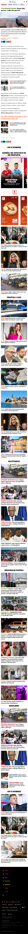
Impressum (4, 904)
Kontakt (3, 910)
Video (6, 892)
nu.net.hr (20, 925)
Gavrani (3, 137)
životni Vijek (12, 137)
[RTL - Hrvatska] (4, 914)
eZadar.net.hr (15, 925)
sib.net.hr (12, 922)
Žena (6, 888)
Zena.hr (6, 918)
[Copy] (10, 42)
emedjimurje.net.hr (5, 922)
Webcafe (7, 885)
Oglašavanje (10, 904)
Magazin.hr (15, 38)
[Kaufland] (14, 192)
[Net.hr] (10, 914)
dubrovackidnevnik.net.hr (7, 925)
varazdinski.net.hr (5, 924)
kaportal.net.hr (17, 922)
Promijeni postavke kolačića (12, 910)
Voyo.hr (10, 918)
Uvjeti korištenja (17, 904)
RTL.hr (3, 918)
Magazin (7, 881)
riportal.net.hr (12, 924)
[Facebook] (2, 42)
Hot (6, 877)
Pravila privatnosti (13, 907)
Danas (7, 870)
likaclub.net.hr (4, 927)
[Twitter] (4, 42)
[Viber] (8, 42)
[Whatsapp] (6, 42)
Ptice (7, 137)
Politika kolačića (5, 907)
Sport (6, 874)
